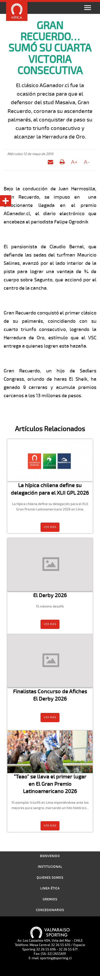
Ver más (50, 527)
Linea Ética (50, 888)
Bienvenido (50, 856)
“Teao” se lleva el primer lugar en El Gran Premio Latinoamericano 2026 (50, 784)
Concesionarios (50, 910)
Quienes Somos (50, 878)
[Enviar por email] (50, 163)
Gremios (50, 899)
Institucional (50, 867)
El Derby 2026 (50, 595)
